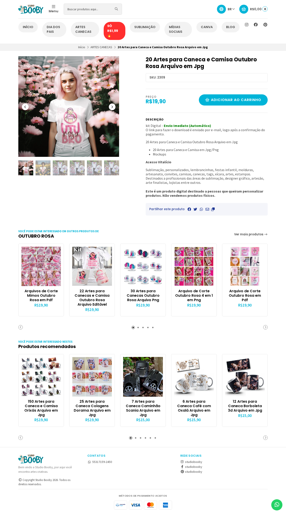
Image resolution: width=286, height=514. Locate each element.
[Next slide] (112, 107)
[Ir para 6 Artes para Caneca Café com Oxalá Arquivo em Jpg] (194, 376)
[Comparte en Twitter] (195, 209)
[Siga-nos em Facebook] (255, 25)
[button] (213, 209)
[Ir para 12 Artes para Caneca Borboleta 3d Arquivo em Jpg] (244, 376)
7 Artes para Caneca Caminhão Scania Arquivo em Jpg (143, 408)
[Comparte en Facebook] (189, 209)
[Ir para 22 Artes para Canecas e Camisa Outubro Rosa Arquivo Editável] (92, 266)
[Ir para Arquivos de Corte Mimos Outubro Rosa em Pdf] (41, 266)
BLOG (230, 27)
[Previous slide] (25, 107)
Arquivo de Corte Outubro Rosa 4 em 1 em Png (194, 295)
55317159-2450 (102, 461)
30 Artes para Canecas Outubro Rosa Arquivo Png (143, 295)
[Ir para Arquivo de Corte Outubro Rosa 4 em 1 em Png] (194, 266)
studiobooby (193, 461)
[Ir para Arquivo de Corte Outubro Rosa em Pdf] (244, 266)
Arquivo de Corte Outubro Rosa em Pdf (245, 295)
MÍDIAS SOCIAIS (175, 29)
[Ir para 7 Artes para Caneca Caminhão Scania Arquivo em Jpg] (143, 376)
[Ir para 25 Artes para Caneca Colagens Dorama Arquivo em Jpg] (92, 376)
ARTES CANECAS (83, 29)
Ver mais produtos (249, 234)
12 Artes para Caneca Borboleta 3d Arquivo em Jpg (245, 405)
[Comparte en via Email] (207, 209)
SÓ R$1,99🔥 (112, 31)
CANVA (207, 27)
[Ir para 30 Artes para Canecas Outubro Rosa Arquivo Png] (143, 266)
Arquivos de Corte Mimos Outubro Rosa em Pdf (41, 295)
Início (81, 47)
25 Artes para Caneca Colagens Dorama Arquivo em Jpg (92, 408)
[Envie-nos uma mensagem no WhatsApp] (276, 504)
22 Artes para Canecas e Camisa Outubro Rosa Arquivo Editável (92, 298)
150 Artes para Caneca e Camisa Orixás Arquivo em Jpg (41, 408)
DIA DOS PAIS (53, 29)
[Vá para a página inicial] (30, 9)
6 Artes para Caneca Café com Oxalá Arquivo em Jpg (194, 408)
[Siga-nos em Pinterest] (265, 25)
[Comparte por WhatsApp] (201, 209)
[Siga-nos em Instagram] (246, 25)
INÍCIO (28, 27)
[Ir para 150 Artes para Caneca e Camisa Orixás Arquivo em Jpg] (41, 376)
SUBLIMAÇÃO (145, 27)
